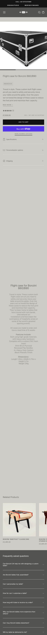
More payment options (23, 134)
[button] (4, 12)
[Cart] (43, 12)
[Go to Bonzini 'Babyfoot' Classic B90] (19, 519)
